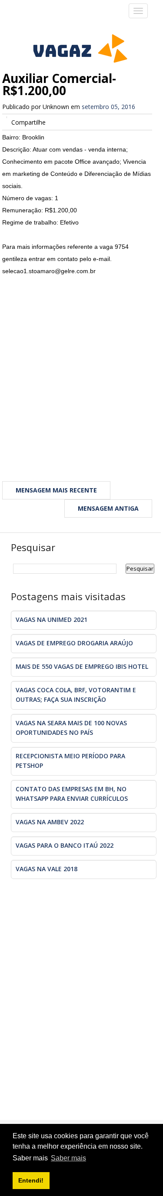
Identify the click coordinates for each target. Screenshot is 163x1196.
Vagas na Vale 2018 (46, 869)
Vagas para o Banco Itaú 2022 (64, 845)
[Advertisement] (81, 367)
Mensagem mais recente (56, 490)
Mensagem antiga (108, 508)
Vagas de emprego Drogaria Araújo (74, 643)
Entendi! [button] (30, 1180)
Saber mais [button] (68, 1158)
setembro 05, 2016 (108, 106)
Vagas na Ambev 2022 (50, 822)
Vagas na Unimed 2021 (51, 619)
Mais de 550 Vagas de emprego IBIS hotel (82, 666)
